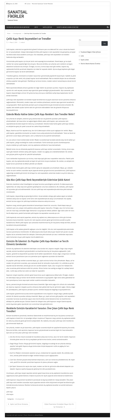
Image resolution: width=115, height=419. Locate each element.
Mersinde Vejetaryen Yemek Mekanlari (42, 3)
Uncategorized (19, 399)
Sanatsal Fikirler (17, 14)
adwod (23, 42)
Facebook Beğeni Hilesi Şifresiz (17, 27)
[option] (48, 4)
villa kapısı (9, 394)
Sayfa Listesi (47, 27)
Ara (80, 40)
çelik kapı (9, 392)
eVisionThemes (39, 415)
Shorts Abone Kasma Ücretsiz (67, 27)
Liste (36, 27)
